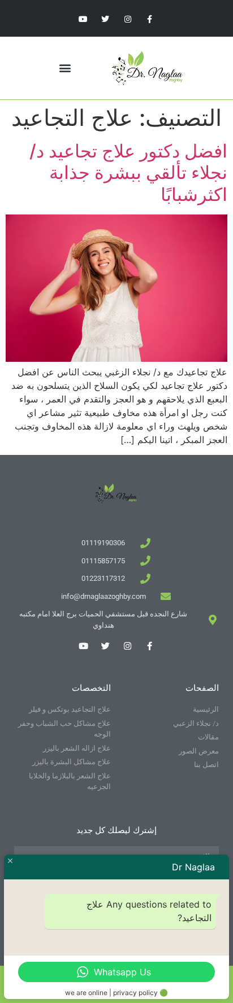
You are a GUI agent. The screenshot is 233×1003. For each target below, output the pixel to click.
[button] (65, 68)
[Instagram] (127, 19)
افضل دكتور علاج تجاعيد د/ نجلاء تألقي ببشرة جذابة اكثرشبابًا (128, 172)
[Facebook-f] (150, 19)
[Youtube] (83, 19)
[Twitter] (105, 19)
